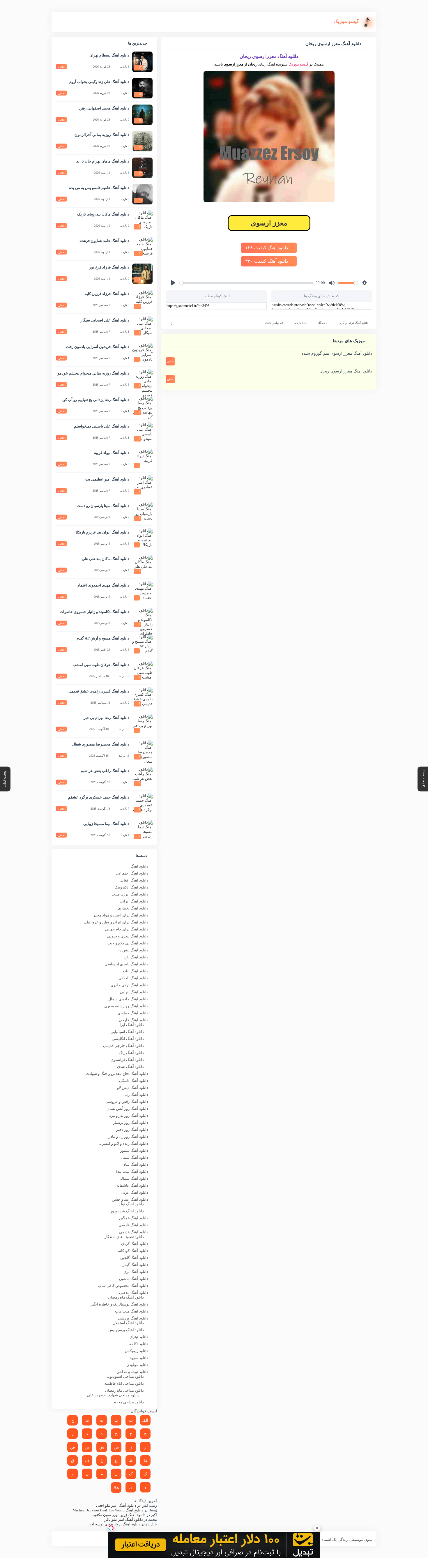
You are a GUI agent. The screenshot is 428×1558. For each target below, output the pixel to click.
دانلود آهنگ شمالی (133, 1178)
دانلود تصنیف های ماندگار (124, 1236)
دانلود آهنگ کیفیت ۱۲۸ (267, 247)
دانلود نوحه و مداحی (132, 1372)
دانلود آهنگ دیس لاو (132, 1087)
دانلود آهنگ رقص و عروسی (126, 1101)
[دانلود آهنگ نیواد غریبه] (142, 459)
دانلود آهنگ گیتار (135, 1264)
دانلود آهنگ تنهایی (134, 992)
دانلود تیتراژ (139, 1337)
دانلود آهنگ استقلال (128, 1323)
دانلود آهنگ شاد (135, 1164)
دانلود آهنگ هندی (130, 1066)
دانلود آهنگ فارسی (133, 1225)
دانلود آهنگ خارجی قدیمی (123, 1045)
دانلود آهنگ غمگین (133, 1218)
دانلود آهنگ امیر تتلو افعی (116, 1505)
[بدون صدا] (332, 282)
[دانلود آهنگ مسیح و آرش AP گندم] (142, 645)
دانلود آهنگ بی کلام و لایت (127, 943)
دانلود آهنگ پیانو (135, 971)
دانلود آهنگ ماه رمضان (126, 1297)
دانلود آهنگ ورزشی (133, 1318)
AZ (116, 1487)
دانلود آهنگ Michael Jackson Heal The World (107, 1510)
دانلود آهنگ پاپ (136, 957)
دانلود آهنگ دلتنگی (133, 1080)
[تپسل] (111, 1528)
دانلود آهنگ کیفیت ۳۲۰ (267, 261)
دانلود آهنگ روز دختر (132, 1129)
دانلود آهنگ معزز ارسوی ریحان (345, 371)
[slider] (246, 283)
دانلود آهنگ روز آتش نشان (127, 1108)
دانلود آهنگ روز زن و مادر (128, 1136)
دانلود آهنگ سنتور (134, 1150)
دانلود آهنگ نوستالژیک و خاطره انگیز (119, 1304)
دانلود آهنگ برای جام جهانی (126, 929)
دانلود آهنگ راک (131, 1052)
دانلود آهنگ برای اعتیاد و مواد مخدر (120, 915)
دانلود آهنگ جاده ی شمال (128, 999)
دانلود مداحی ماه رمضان (124, 1390)
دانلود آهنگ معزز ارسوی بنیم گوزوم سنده (336, 353)
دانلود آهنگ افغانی (133, 880)
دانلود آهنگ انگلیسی (128, 1038)
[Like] (168, 323)
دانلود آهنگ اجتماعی (132, 873)
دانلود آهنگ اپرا (132, 1024)
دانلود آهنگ (139, 866)
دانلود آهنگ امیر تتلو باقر (124, 1519)
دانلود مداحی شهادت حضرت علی (113, 1395)
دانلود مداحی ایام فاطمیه (124, 1383)
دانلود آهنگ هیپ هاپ (131, 1311)
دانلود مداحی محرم (129, 1402)
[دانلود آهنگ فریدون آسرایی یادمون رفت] (142, 353)
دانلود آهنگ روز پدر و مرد (128, 1115)
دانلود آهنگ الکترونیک (131, 887)
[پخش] (173, 282)
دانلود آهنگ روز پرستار (130, 1122)
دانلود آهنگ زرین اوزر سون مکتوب (118, 1515)
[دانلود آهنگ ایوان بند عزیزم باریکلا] (142, 539)
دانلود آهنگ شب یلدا (132, 1171)
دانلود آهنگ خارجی (133, 1020)
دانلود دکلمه (138, 1344)
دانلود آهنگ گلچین (134, 1257)
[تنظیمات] (364, 282)
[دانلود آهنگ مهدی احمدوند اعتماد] (142, 592)
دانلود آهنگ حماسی (132, 1013)
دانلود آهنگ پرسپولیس (126, 1330)
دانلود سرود (139, 1358)
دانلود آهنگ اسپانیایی (127, 1031)
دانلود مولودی (137, 1365)
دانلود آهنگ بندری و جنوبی (127, 936)
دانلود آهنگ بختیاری (133, 908)
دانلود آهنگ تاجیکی (133, 978)
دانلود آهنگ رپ (136, 1094)
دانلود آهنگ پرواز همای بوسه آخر (114, 1524)
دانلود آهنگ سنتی (134, 1157)
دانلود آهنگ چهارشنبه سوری (126, 1006)
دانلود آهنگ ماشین (133, 1278)
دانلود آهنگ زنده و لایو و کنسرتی (123, 1143)
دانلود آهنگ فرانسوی (127, 1059)
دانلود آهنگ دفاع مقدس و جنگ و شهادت (117, 1073)
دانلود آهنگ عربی (134, 1192)
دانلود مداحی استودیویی (124, 1376)
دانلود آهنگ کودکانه (133, 1250)
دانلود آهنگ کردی (134, 1243)
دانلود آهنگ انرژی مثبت (130, 894)
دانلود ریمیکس (136, 1351)
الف (145, 1420)
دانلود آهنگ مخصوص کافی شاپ (123, 1285)
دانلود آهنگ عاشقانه (132, 1185)
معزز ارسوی (269, 223)
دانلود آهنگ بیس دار (132, 950)
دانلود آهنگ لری (135, 1271)
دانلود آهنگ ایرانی (134, 901)
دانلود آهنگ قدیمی (133, 1232)
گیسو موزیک (298, 64)
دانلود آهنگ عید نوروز (127, 1211)
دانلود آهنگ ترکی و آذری (353, 322)
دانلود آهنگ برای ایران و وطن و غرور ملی (116, 922)
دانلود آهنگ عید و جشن (130, 1199)
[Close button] (317, 1528)
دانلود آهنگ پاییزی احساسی (126, 964)
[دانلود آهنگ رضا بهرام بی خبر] (142, 724)
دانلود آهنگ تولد (131, 1204)
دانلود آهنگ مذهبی (133, 1292)
